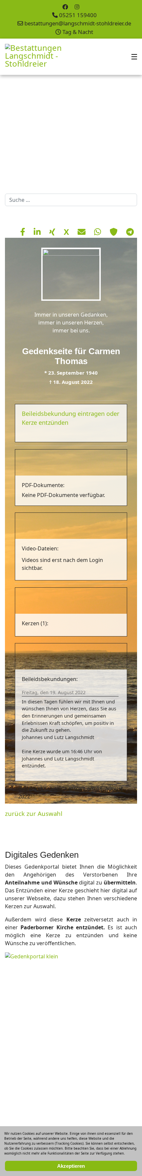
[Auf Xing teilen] (53, 231)
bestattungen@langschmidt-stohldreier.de (77, 23)
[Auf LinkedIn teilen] (38, 231)
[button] (121, 132)
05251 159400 (78, 15)
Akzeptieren (71, 1166)
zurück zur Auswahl (33, 813)
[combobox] (71, 200)
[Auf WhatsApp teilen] (98, 231)
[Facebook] (65, 7)
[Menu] (134, 57)
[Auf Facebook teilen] (23, 231)
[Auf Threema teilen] (115, 231)
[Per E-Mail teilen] (83, 231)
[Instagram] (77, 7)
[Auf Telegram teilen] (130, 231)
